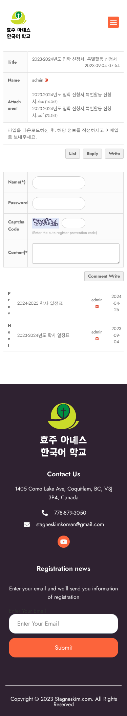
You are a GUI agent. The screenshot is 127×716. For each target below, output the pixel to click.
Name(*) (16, 182)
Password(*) (20, 202)
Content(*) (18, 252)
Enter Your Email (27, 611)
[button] (113, 22)
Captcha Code (16, 225)
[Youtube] (64, 542)
